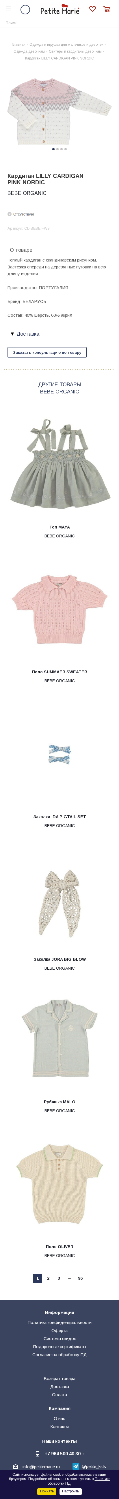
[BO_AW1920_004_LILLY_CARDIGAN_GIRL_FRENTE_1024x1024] (59, 111)
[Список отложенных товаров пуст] (96, 9)
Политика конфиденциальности (60, 1322)
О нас (59, 1418)
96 (80, 1278)
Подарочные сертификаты (59, 1346)
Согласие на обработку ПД (59, 1354)
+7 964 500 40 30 (62, 1453)
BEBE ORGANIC (27, 193)
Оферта (59, 1330)
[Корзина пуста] (108, 9)
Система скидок (60, 1338)
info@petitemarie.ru (41, 1466)
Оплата (59, 1394)
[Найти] (111, 22)
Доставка (59, 1386)
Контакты (59, 1426)
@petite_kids (94, 1466)
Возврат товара (59, 1378)
